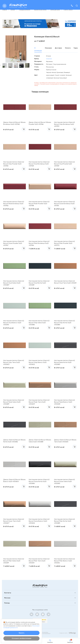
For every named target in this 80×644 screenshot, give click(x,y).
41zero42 (49, 58)
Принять (21, 633)
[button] (31, 65)
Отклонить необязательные (21, 638)
